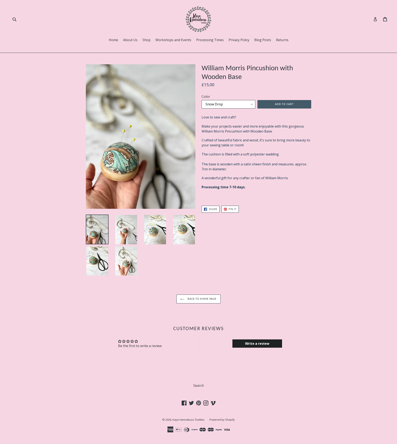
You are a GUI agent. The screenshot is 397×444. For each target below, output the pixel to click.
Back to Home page (201, 299)
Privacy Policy (239, 40)
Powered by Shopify (222, 419)
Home (113, 40)
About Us (130, 40)
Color (206, 96)
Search (198, 385)
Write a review (257, 343)
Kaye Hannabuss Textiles (188, 419)
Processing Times (210, 40)
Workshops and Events (173, 40)
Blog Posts (262, 40)
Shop (146, 40)
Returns (282, 40)
